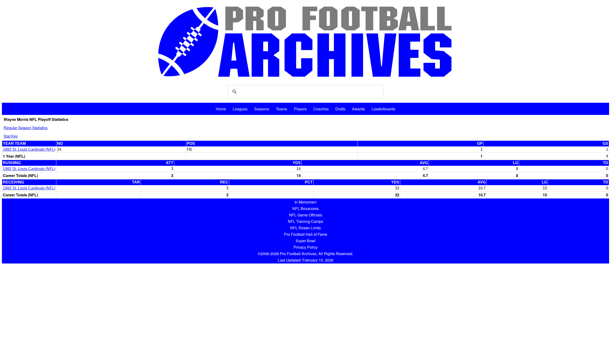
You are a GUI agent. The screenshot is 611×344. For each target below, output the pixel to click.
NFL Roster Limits (305, 228)
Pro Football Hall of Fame (305, 234)
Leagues (240, 109)
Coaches (321, 109)
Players (300, 109)
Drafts (340, 109)
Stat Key (11, 136)
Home (221, 109)
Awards (358, 109)
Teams (281, 109)
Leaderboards (383, 109)
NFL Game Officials (305, 215)
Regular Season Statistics (25, 127)
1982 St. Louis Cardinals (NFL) (29, 149)
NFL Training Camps (305, 221)
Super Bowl (306, 240)
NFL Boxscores (305, 208)
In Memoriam (305, 202)
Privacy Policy (306, 247)
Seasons (261, 109)
